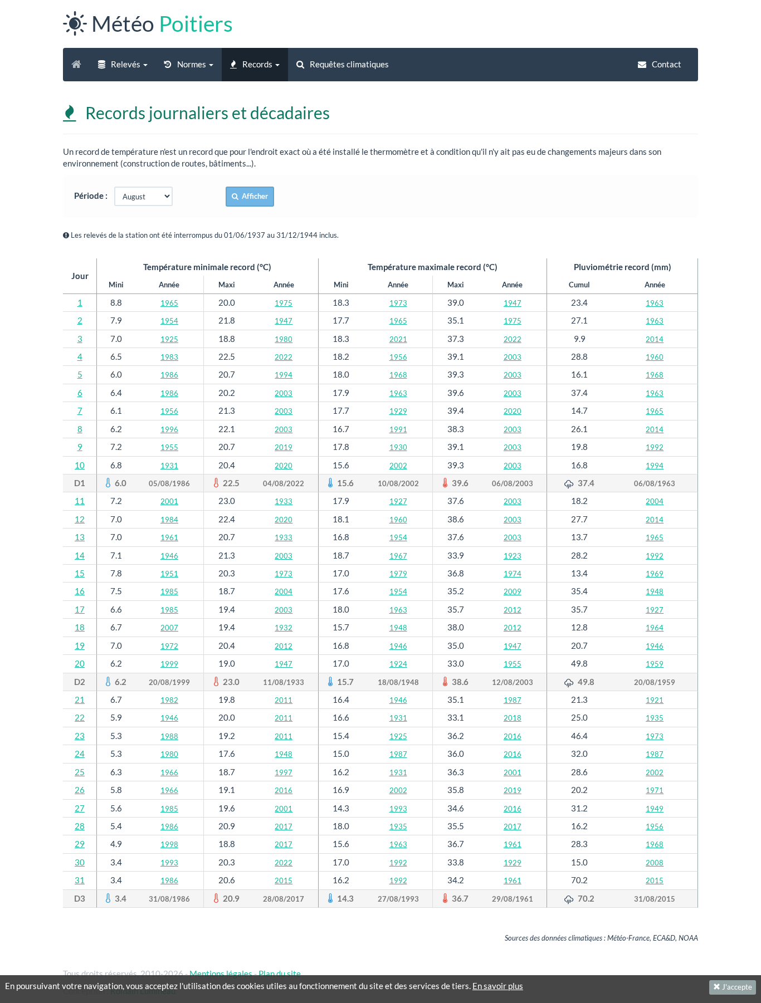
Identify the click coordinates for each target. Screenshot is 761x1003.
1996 (169, 429)
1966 (169, 772)
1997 (283, 772)
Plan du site (279, 973)
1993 (398, 808)
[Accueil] (76, 64)
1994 (283, 374)
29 (80, 844)
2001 (169, 501)
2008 (655, 862)
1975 (283, 303)
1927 (398, 501)
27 (80, 808)
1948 (655, 591)
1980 (283, 339)
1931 (169, 465)
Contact (665, 64)
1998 (169, 844)
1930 (398, 447)
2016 (512, 736)
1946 (169, 555)
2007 (169, 627)
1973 (398, 303)
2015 (283, 880)
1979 (398, 573)
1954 (169, 320)
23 (80, 736)
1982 (169, 700)
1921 (655, 700)
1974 (512, 573)
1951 (169, 573)
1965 (169, 303)
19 (80, 645)
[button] (123, 64)
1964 (655, 627)
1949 (655, 808)
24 (80, 753)
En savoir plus (497, 986)
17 (80, 609)
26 (80, 790)
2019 (283, 447)
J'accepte (736, 986)
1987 (512, 700)
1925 (169, 339)
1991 (398, 429)
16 (80, 591)
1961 (169, 537)
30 (80, 862)
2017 (283, 826)
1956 (398, 357)
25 (80, 772)
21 (80, 699)
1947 (512, 303)
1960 (655, 357)
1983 (169, 357)
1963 (655, 303)
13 (80, 537)
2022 (512, 339)
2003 (512, 357)
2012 (512, 609)
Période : (93, 195)
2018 (512, 717)
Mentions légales (220, 973)
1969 (655, 573)
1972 (169, 646)
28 (80, 826)
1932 (283, 627)
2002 (398, 465)
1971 (655, 790)
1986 (169, 374)
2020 (512, 411)
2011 (283, 700)
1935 (655, 717)
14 (80, 555)
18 (80, 627)
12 (80, 519)
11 (80, 501)
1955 (169, 447)
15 (80, 573)
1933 (283, 501)
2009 (512, 591)
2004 (655, 501)
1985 (169, 591)
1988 (169, 736)
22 (80, 717)
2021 (398, 339)
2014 (655, 339)
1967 (398, 555)
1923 (512, 555)
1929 (398, 411)
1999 (169, 663)
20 (80, 663)
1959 (655, 663)
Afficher (253, 196)
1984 (169, 519)
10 (80, 465)
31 (80, 880)
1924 (398, 663)
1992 (655, 447)
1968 (398, 374)
